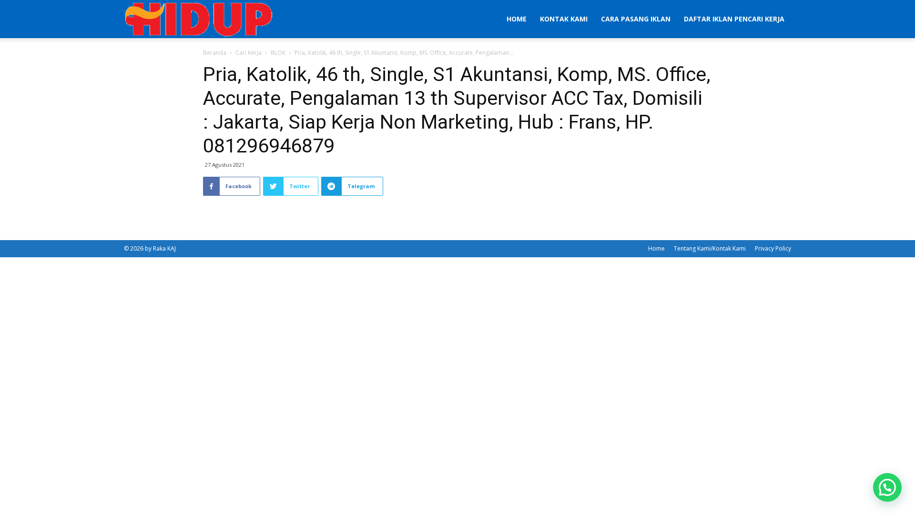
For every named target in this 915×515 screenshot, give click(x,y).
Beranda (214, 53)
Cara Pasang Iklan (636, 18)
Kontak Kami (564, 18)
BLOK (278, 53)
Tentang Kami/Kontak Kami (710, 248)
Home (517, 18)
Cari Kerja (248, 53)
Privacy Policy (773, 248)
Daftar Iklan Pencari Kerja (734, 18)
